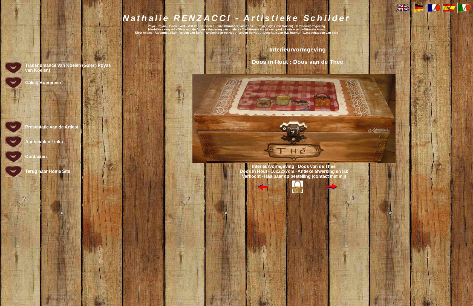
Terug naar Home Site (47, 171)
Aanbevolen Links (44, 141)
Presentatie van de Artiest (51, 127)
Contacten (36, 156)
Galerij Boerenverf (44, 82)
